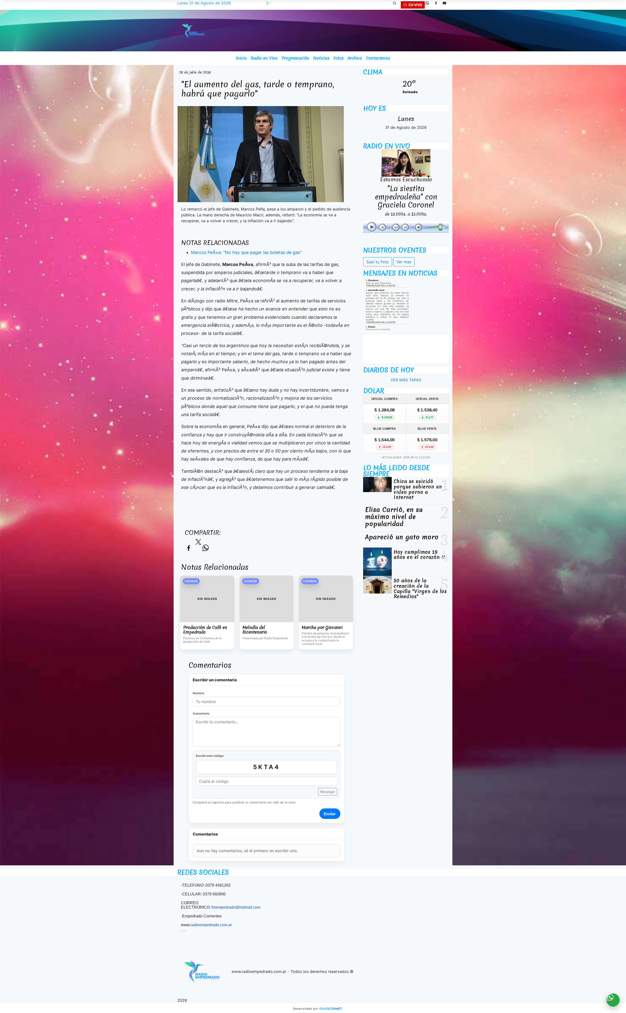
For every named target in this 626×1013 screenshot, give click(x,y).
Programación (295, 58)
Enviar (330, 813)
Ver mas (403, 261)
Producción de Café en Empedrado (205, 630)
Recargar (327, 792)
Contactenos (378, 58)
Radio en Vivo (264, 58)
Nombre (198, 693)
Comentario (201, 713)
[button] (396, 5)
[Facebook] (438, 5)
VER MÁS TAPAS (406, 379)
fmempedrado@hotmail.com (236, 907)
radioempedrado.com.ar (211, 925)
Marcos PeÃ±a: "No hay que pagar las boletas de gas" (246, 252)
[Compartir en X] (198, 543)
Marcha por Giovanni (322, 627)
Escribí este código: (210, 756)
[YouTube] (446, 5)
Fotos (338, 58)
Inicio (241, 58)
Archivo (354, 58)
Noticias (321, 58)
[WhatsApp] (429, 5)
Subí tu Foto (377, 261)
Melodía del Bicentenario (255, 630)
